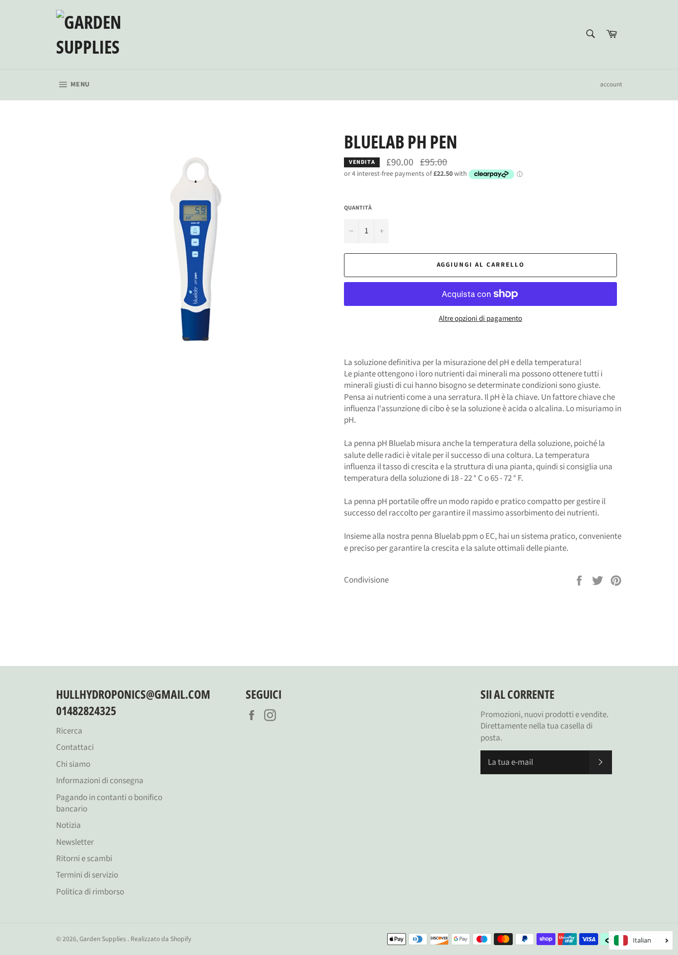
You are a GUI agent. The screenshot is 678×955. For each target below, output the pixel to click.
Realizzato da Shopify (161, 939)
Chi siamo (73, 764)
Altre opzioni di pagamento (480, 319)
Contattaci (75, 747)
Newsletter (75, 842)
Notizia (68, 825)
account (611, 84)
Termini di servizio (87, 875)
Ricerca (69, 731)
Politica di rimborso (90, 892)
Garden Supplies (103, 939)
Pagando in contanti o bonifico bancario (109, 803)
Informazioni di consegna (99, 781)
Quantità (358, 208)
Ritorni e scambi (84, 859)
